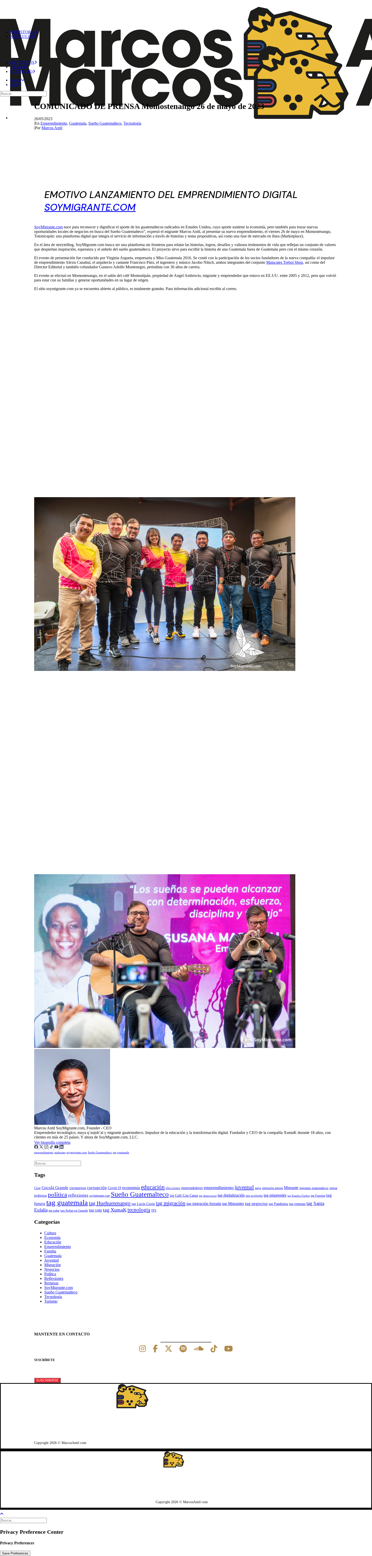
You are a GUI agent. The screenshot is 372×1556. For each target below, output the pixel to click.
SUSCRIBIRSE (47, 1380)
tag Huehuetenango (110, 1203)
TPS (153, 1210)
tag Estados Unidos (298, 1195)
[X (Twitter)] (41, 1147)
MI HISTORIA (22, 32)
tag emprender (275, 1195)
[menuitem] (191, 49)
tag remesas (297, 1204)
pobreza (40, 1195)
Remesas (51, 1283)
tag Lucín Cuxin (143, 1204)
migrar (333, 1188)
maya (258, 1188)
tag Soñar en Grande (74, 1210)
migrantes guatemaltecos (313, 1188)
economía (131, 1187)
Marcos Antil (52, 128)
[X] (168, 1348)
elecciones (173, 1188)
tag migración (170, 1203)
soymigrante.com (77, 1152)
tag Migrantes (233, 1203)
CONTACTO (21, 71)
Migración (52, 1265)
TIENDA (18, 67)
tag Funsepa (318, 1195)
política (57, 1194)
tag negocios (256, 1203)
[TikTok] (51, 1147)
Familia (50, 1251)
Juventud (51, 1260)
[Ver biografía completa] (73, 1142)
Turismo (50, 1301)
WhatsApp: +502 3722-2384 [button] (59, 1430)
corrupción (97, 1187)
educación (153, 1187)
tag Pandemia (278, 1204)
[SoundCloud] (198, 1348)
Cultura (50, 1233)
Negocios (51, 1269)
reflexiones (78, 1195)
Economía (52, 1237)
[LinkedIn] (61, 1147)
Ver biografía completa (52, 1142)
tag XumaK (115, 1210)
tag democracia (208, 1195)
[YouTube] (56, 1147)
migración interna (272, 1188)
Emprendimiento (53, 123)
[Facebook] (36, 1147)
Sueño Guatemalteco (104, 123)
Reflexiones (53, 1278)
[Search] (24, 93)
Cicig (37, 1188)
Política (50, 1274)
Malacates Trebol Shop (284, 262)
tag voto (95, 1210)
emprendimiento (43, 1152)
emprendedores (192, 1188)
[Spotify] (183, 1348)
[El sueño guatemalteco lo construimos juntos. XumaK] (186, 10)
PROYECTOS (22, 62)
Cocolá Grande (55, 1187)
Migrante (291, 1188)
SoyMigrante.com (48, 227)
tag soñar (54, 1210)
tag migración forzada (204, 1203)
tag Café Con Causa (184, 1195)
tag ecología (254, 1195)
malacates (60, 1152)
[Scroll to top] (5, 1513)
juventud (244, 1187)
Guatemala (77, 123)
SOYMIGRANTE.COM (90, 207)
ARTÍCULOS (21, 36)
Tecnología (132, 123)
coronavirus (77, 1188)
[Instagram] (46, 1147)
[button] (17, 80)
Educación (52, 1242)
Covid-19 (114, 1188)
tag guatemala (121, 1152)
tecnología (139, 1210)
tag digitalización (231, 1195)
